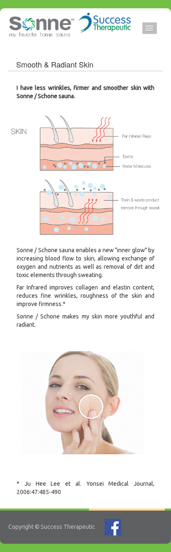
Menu (149, 28)
